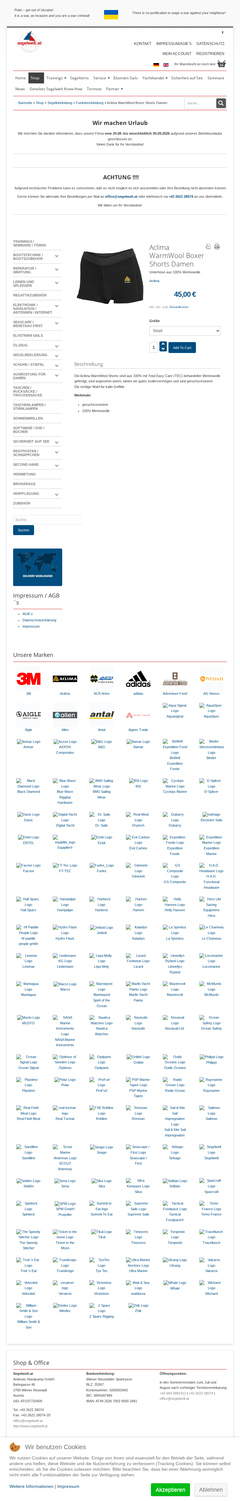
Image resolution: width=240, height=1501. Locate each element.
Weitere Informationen (31, 1486)
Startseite (25, 103)
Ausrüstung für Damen (29, 376)
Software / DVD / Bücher (28, 430)
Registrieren (210, 54)
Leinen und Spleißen (23, 283)
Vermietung (24, 474)
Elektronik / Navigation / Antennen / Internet (32, 308)
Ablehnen (211, 1490)
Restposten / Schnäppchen (26, 453)
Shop (40, 103)
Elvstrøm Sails (28, 335)
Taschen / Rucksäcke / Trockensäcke (27, 391)
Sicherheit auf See (31, 441)
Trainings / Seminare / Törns (29, 243)
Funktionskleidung (89, 103)
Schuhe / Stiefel (28, 364)
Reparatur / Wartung (24, 270)
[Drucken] (217, 247)
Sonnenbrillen (28, 418)
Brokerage (24, 484)
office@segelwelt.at (121, 196)
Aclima (154, 281)
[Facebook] (223, 32)
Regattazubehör (30, 295)
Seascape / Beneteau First (28, 324)
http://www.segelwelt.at (30, 1426)
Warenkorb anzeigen (222, 64)
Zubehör (21, 503)
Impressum (31, 626)
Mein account (176, 54)
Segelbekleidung (60, 103)
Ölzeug (20, 345)
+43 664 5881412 (173, 1393)
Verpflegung (26, 493)
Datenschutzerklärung (39, 620)
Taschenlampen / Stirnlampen (29, 406)
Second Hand (26, 464)
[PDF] (208, 247)
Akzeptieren (170, 1490)
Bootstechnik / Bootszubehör (28, 257)
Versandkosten (178, 307)
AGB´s (27, 614)
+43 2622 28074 (181, 196)
